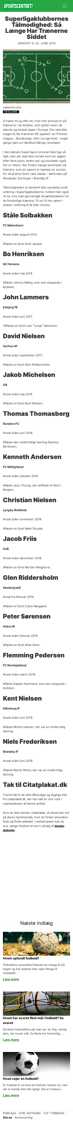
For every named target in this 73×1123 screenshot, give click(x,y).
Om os (7, 1117)
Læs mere (11, 979)
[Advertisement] (36, 873)
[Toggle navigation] (64, 6)
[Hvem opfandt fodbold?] (36, 943)
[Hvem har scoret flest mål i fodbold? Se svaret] (36, 1003)
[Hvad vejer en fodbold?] (36, 1064)
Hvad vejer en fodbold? (21, 1079)
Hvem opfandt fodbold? (21, 958)
